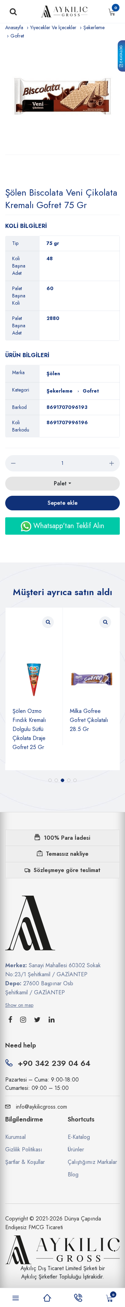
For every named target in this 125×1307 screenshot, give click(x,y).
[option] (62, 97)
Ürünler (76, 1149)
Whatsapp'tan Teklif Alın (67, 526)
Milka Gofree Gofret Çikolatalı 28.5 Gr (89, 720)
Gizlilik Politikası (23, 1149)
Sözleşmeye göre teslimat (67, 870)
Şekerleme (94, 27)
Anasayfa (14, 27)
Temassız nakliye (67, 854)
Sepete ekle (62, 503)
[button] (50, 780)
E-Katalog (121, 54)
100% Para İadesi (67, 838)
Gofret (17, 35)
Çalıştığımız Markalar (92, 1162)
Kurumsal (15, 1137)
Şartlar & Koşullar (25, 1162)
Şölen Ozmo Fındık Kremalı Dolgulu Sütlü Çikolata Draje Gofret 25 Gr (29, 729)
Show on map (19, 1005)
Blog (73, 1174)
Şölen (53, 373)
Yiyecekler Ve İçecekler (53, 27)
